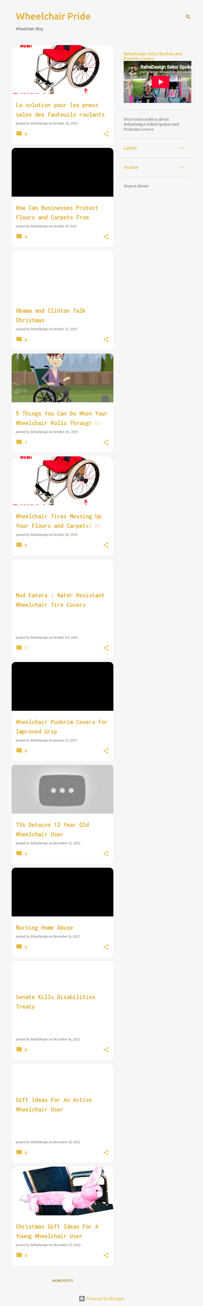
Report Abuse (136, 186)
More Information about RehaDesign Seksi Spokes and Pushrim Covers (151, 124)
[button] (106, 134)
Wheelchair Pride (53, 16)
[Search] (188, 17)
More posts (62, 1280)
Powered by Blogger (104, 1298)
